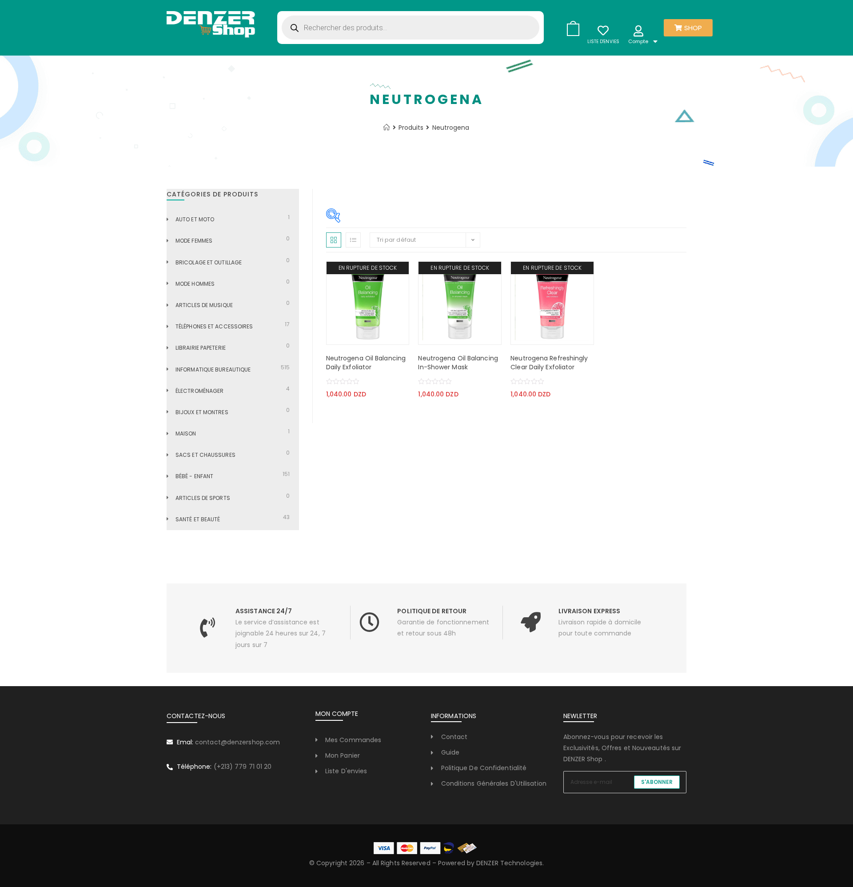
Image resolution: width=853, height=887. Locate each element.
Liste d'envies (603, 41)
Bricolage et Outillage (208, 262)
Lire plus (344, 335)
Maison (185, 433)
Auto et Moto (194, 219)
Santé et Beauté (197, 519)
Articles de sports (202, 498)
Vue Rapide (391, 335)
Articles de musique (204, 305)
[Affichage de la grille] (333, 240)
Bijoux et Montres (201, 412)
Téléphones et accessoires (214, 326)
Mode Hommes (195, 284)
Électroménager (199, 391)
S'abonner (657, 782)
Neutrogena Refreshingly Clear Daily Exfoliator (549, 363)
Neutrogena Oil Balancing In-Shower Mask (458, 363)
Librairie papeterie (200, 348)
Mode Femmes (193, 240)
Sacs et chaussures (205, 455)
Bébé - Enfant (194, 476)
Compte (638, 41)
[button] (368, 335)
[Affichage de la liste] (353, 240)
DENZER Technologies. (510, 863)
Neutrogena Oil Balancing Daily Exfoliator (366, 363)
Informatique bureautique (213, 369)
